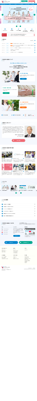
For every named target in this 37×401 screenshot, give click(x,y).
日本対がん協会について (4, 248)
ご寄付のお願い (18, 140)
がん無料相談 (11, 30)
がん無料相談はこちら (26, 242)
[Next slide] (21, 193)
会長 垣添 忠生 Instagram (21, 136)
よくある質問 (20, 2)
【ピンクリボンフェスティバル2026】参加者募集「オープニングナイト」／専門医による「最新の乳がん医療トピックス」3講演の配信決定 (23, 45)
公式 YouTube (6, 232)
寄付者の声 (26, 262)
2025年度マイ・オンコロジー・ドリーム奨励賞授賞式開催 (16, 52)
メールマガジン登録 (27, 2)
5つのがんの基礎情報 (18, 30)
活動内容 (14, 248)
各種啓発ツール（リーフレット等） (32, 30)
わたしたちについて (5, 30)
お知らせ (26, 248)
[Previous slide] (16, 193)
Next (34, 15)
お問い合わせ (23, 2)
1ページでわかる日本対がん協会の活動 (25, 30)
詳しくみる (23, 107)
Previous (2, 15)
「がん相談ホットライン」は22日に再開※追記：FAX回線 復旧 (14, 50)
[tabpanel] (18, 15)
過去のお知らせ (31, 40)
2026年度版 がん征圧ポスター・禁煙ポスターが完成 (18, 43)
